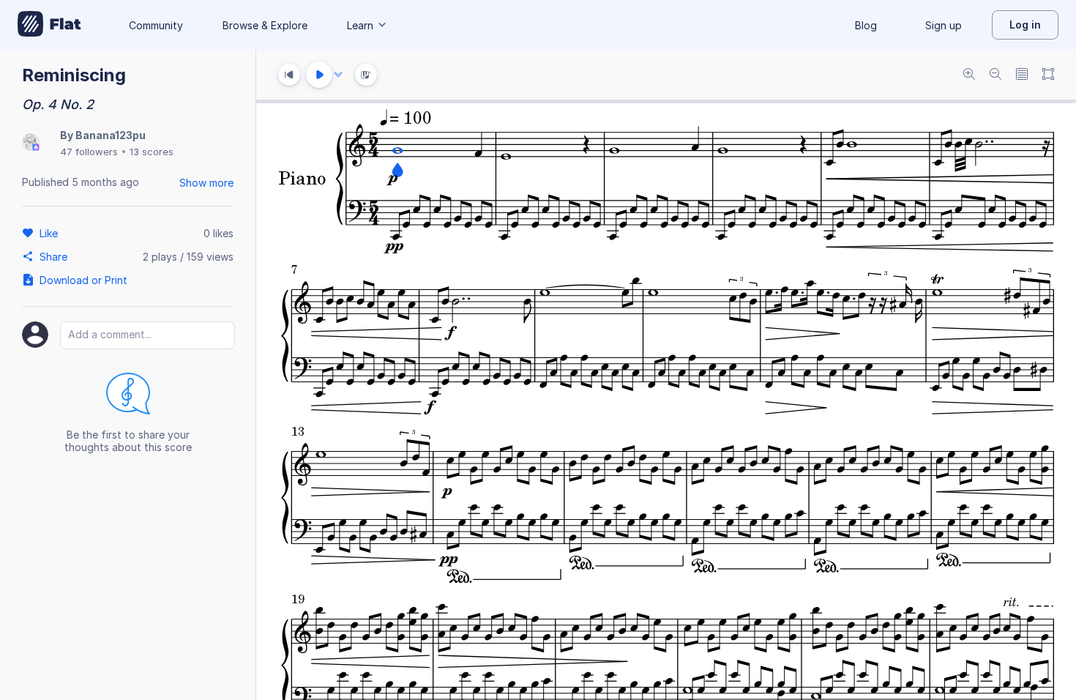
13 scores (151, 151)
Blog (866, 25)
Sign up (943, 25)
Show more (206, 182)
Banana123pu (110, 135)
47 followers (89, 151)
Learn (360, 25)
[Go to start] (289, 75)
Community (156, 25)
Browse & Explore (265, 25)
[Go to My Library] (49, 25)
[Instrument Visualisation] (366, 75)
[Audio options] (338, 75)
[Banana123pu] (31, 143)
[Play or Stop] (319, 75)
